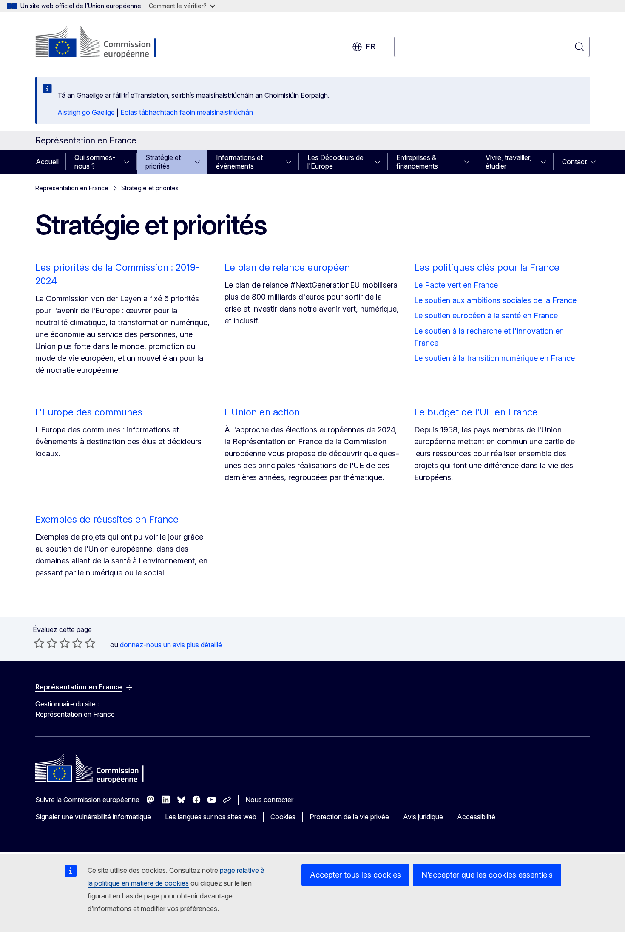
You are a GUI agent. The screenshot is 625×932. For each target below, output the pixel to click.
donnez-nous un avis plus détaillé (171, 644)
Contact (574, 161)
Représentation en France (71, 188)
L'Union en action (262, 411)
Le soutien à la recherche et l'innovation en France (489, 336)
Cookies (282, 816)
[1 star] (39, 643)
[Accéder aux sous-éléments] (129, 162)
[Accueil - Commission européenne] (104, 43)
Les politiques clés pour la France (487, 267)
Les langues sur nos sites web (210, 816)
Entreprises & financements (417, 161)
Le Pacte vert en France (456, 284)
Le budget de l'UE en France (476, 411)
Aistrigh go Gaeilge (86, 112)
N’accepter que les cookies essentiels (487, 874)
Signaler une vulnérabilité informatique (93, 816)
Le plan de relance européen (287, 267)
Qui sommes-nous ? (94, 161)
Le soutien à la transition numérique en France (494, 358)
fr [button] (370, 46)
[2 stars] (45, 643)
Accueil (47, 161)
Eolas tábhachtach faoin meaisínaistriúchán (186, 112)
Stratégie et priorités (163, 161)
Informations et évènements (239, 161)
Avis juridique (423, 816)
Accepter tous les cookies (355, 874)
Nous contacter (269, 799)
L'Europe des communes (88, 411)
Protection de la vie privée (349, 816)
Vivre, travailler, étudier (508, 161)
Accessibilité (476, 816)
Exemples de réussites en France (107, 519)
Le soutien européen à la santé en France (486, 315)
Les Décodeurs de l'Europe (335, 161)
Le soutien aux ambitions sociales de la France (495, 300)
